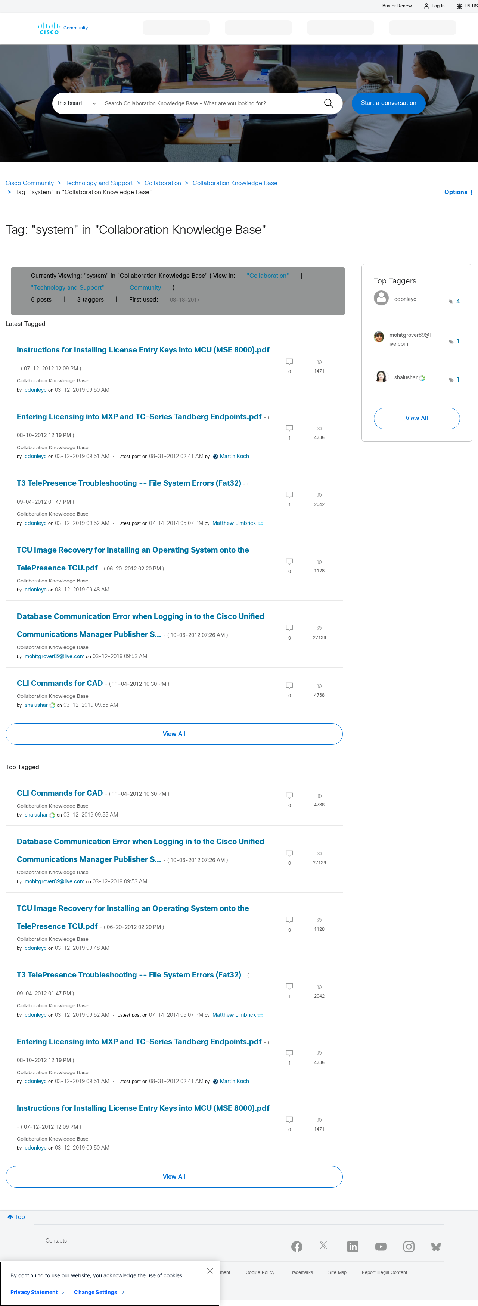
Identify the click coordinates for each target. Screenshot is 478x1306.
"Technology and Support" (67, 288)
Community (145, 288)
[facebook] (296, 1246)
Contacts (56, 1241)
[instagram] (409, 1246)
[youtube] (381, 1246)
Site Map (337, 1273)
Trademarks (301, 1273)
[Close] (210, 1271)
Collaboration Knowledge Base (235, 183)
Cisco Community (30, 183)
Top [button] (20, 1217)
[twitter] (324, 1246)
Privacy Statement (34, 1292)
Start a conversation (388, 103)
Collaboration (163, 183)
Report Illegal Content (384, 1273)
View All (174, 734)
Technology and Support (99, 183)
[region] (110, 1283)
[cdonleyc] (398, 307)
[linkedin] (352, 1246)
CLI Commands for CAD (93, 683)
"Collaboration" (268, 276)
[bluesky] (436, 1245)
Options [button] (456, 192)
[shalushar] (402, 384)
